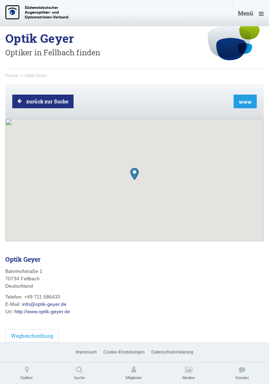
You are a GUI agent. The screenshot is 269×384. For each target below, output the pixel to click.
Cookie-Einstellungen (124, 352)
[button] (134, 174)
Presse (12, 75)
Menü (245, 13)
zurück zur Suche (47, 101)
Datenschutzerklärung (172, 352)
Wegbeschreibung (32, 335)
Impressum (86, 352)
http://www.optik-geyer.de (42, 311)
